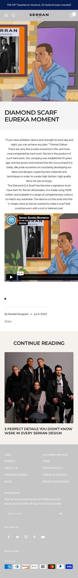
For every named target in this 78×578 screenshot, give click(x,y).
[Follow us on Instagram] (26, 537)
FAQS (46, 461)
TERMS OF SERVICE (55, 474)
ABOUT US (11, 468)
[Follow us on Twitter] (17, 537)
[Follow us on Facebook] (9, 537)
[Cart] (71, 15)
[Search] (13, 15)
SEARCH (10, 461)
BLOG (8, 481)
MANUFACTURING (16, 474)
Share (8, 321)
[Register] (60, 513)
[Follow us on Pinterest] (34, 537)
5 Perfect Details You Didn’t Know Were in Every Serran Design (39, 431)
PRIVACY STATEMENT (56, 481)
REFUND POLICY (53, 468)
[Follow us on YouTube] (43, 537)
